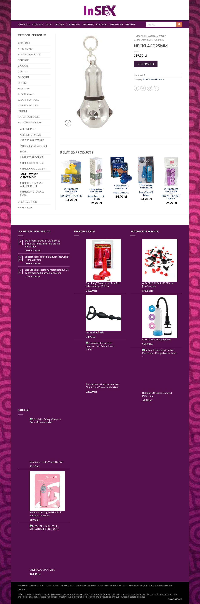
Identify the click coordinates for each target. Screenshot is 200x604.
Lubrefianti (73, 24)
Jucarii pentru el (28, 99)
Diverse (22, 83)
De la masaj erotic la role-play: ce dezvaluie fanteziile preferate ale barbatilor (42, 243)
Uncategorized (27, 201)
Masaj (24, 151)
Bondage (37, 24)
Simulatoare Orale (31, 157)
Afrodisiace (25, 49)
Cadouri (23, 65)
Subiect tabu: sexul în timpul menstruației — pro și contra (46, 258)
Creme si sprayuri (30, 134)
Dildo (48, 24)
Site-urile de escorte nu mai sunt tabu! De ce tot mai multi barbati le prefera (47, 271)
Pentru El (101, 24)
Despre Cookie (36, 585)
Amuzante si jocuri (29, 54)
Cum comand (52, 585)
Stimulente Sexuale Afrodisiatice (32, 184)
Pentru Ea (87, 24)
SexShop (130, 24)
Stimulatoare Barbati (33, 168)
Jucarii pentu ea (28, 105)
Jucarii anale (26, 94)
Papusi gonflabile (29, 117)
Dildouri (23, 77)
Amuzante (24, 24)
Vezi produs (146, 63)
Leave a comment (32, 250)
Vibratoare (116, 24)
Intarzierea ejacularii (34, 146)
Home (137, 36)
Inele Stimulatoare (32, 140)
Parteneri (22, 585)
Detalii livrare (68, 585)
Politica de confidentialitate (112, 585)
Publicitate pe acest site (160, 585)
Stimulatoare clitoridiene (29, 176)
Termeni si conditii (138, 585)
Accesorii (24, 43)
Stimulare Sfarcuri (32, 163)
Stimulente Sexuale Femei (32, 193)
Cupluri (23, 71)
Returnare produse (86, 585)
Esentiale (24, 88)
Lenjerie (59, 24)
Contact (22, 589)
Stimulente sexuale (30, 122)
